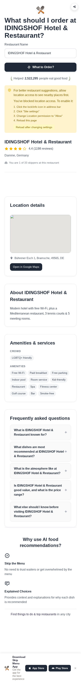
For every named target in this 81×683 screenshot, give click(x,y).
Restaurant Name (16, 44)
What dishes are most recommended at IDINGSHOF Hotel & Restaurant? (39, 451)
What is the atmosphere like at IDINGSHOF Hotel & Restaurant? (37, 471)
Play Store (62, 668)
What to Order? (43, 67)
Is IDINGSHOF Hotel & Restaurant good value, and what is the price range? (38, 490)
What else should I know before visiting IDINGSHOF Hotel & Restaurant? (36, 511)
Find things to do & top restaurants (33, 614)
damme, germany (17, 155)
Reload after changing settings (34, 127)
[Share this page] (74, 7)
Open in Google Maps (26, 266)
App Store (38, 668)
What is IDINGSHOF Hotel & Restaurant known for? (33, 432)
